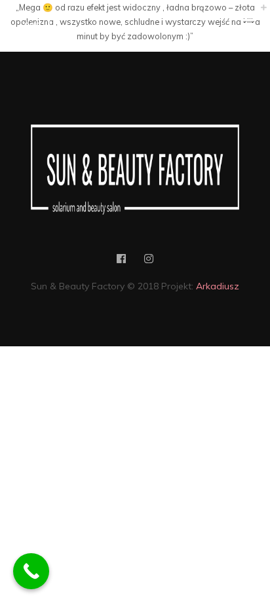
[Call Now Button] (31, 571)
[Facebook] (121, 261)
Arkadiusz (217, 286)
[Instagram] (149, 261)
